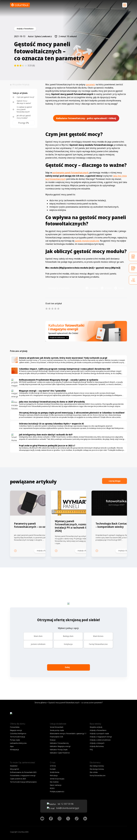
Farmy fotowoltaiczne (98, 644)
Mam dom (38, 636)
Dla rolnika (94, 772)
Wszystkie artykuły (96, 727)
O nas (52, 762)
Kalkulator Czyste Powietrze (60, 753)
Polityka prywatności (57, 791)
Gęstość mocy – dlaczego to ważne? (24, 102)
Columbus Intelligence (18, 733)
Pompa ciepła (15, 740)
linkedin (108, 288)
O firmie (53, 766)
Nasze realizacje (55, 785)
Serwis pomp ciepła (57, 730)
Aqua (12, 746)
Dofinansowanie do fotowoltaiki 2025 (23, 772)
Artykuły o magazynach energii (101, 737)
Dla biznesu (95, 762)
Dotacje (53, 740)
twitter (121, 288)
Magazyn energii (16, 730)
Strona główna (40, 702)
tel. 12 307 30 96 (65, 803)
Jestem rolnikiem (38, 644)
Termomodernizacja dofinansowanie (23, 782)
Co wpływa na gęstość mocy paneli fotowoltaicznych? (24, 109)
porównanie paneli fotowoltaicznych (70, 172)
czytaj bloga (114, 480)
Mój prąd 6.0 (14, 769)
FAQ (91, 749)
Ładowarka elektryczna (18, 743)
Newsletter (14, 766)
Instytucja (68, 644)
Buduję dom (68, 636)
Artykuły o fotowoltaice (98, 730)
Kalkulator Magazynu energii (60, 746)
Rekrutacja (54, 775)
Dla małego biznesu (97, 766)
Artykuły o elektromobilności (100, 740)
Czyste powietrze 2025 (18, 779)
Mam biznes (98, 636)
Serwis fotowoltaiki (56, 727)
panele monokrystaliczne (87, 240)
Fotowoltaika (14, 727)
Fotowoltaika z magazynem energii (22, 775)
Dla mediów (54, 782)
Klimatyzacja (14, 749)
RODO (52, 788)
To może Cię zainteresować (22, 762)
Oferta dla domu (17, 723)
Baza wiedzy (95, 723)
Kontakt (53, 769)
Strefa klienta (54, 772)
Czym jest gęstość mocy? (25, 97)
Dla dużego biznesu (97, 769)
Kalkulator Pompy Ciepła (58, 749)
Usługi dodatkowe (58, 723)
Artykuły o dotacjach (97, 743)
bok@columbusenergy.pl (67, 808)
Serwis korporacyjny (57, 779)
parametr (90, 84)
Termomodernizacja (17, 737)
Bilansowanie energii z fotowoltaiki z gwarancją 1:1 (68, 733)
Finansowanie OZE (56, 737)
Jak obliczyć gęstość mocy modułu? (24, 116)
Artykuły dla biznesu (97, 746)
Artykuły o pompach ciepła (99, 733)
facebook (94, 288)
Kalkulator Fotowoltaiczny (59, 743)
